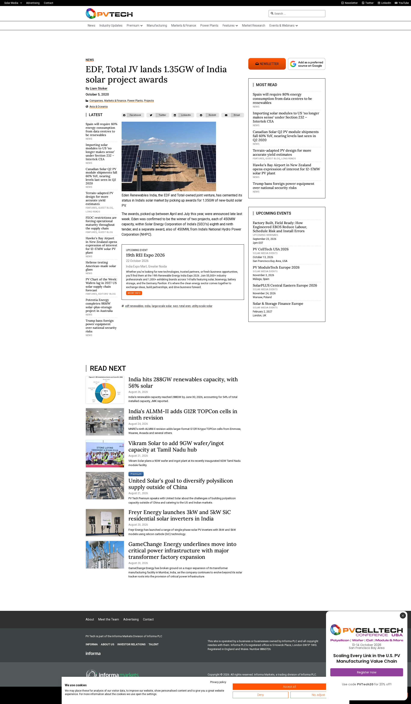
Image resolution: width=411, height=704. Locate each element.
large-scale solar (162, 306)
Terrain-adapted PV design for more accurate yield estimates (99, 198)
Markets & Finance (115, 100)
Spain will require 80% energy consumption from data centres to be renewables (101, 129)
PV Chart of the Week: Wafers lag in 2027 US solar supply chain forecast (101, 284)
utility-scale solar (202, 306)
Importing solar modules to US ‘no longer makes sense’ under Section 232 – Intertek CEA (100, 152)
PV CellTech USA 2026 (271, 249)
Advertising (33, 2)
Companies (96, 100)
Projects (149, 100)
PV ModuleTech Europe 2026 (276, 267)
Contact (48, 2)
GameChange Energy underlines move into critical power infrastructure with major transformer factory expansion (182, 550)
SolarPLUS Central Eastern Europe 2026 (285, 285)
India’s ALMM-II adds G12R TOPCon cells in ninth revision (182, 414)
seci (175, 306)
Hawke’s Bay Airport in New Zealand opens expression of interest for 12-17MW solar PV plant (101, 245)
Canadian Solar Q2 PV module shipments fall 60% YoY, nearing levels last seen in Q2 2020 (101, 176)
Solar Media (11, 2)
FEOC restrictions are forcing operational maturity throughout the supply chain (101, 223)
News (90, 59)
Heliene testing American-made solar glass (101, 266)
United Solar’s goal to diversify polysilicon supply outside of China (180, 483)
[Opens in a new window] (93, 653)
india (147, 306)
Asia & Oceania (98, 106)
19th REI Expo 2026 (145, 255)
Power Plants (135, 100)
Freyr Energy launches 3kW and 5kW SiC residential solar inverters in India (179, 515)
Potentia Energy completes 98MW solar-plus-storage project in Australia (99, 305)
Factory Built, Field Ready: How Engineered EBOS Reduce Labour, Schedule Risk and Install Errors (280, 227)
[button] (133, 115)
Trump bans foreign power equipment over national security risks (101, 326)
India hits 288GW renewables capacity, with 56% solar (183, 382)
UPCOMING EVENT (137, 250)
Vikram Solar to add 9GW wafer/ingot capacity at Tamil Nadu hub (176, 446)
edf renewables (134, 306)
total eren (185, 306)
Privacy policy (218, 682)
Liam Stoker (98, 88)
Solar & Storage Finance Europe (278, 303)
